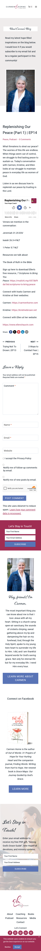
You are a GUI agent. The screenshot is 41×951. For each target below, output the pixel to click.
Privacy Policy (24, 458)
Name (8, 424)
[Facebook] (10, 933)
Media (33, 918)
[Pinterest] (20, 933)
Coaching (20, 914)
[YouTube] (25, 933)
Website (8, 450)
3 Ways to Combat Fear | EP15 (31, 348)
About (10, 914)
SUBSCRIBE (20, 544)
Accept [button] (17, 947)
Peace (5, 139)
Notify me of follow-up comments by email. (20, 469)
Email (7, 437)
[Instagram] (15, 933)
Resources (21, 918)
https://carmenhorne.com (25, 302)
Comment (10, 385)
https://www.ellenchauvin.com (18, 324)
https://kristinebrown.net (24, 310)
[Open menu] (36, 7)
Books (31, 914)
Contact (20, 922)
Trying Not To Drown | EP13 (9, 346)
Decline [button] (8, 947)
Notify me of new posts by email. (19, 479)
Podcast (13, 139)
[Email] (31, 933)
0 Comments (25, 139)
